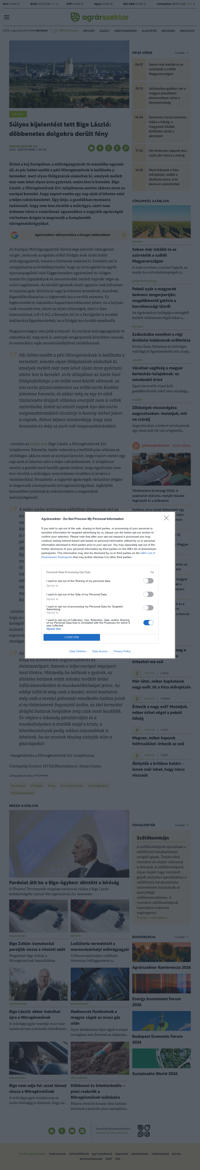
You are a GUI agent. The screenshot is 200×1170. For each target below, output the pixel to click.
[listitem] (100, 572)
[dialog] (100, 585)
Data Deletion (78, 651)
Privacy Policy (122, 651)
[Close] (167, 519)
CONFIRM (72, 637)
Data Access (100, 651)
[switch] (148, 580)
